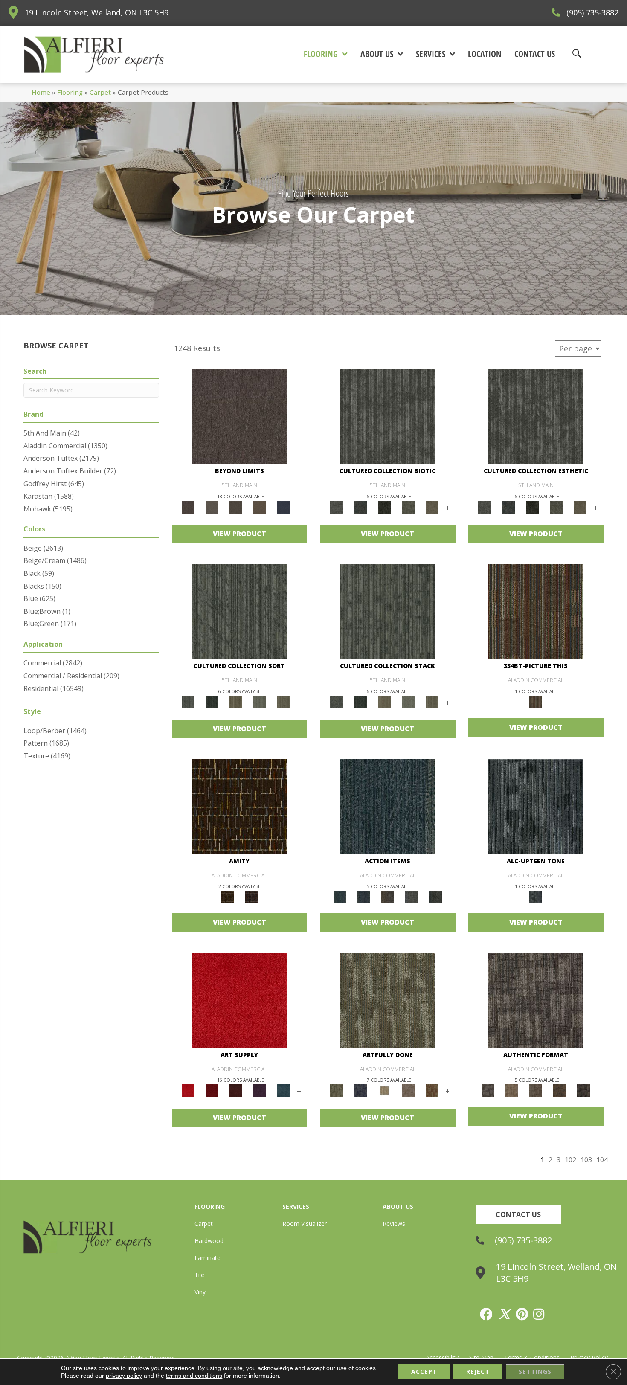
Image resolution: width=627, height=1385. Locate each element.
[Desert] (212, 506)
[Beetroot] (236, 1090)
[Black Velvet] (251, 896)
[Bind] (239, 611)
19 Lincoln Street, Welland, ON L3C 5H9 (96, 12)
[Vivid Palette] (432, 1090)
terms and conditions (194, 1375)
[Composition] (408, 506)
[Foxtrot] (535, 806)
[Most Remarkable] (360, 1090)
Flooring (70, 92)
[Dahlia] (212, 1090)
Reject (478, 1372)
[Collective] (384, 506)
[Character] (360, 506)
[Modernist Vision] (384, 1090)
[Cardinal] (239, 999)
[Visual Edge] (535, 999)
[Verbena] (259, 1090)
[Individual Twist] (535, 1090)
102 (570, 1160)
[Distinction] (432, 506)
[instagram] (539, 1314)
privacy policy (124, 1375)
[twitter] (504, 1314)
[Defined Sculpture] (511, 1090)
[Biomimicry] (387, 415)
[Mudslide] (535, 611)
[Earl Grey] (411, 896)
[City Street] (435, 896)
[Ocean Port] (363, 896)
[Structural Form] (583, 1090)
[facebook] (486, 1314)
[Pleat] (259, 702)
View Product (239, 533)
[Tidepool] (387, 806)
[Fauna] (259, 506)
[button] (518, 1214)
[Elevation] (236, 506)
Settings (535, 1372)
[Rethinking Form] (559, 1090)
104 (602, 1160)
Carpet (100, 92)
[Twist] (283, 702)
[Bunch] (212, 702)
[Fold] (236, 702)
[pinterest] (522, 1314)
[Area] (239, 415)
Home (41, 92)
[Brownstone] (387, 896)
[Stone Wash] (283, 1090)
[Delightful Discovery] (387, 999)
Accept (424, 1372)
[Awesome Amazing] (408, 1090)
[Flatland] (283, 506)
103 (586, 1160)
